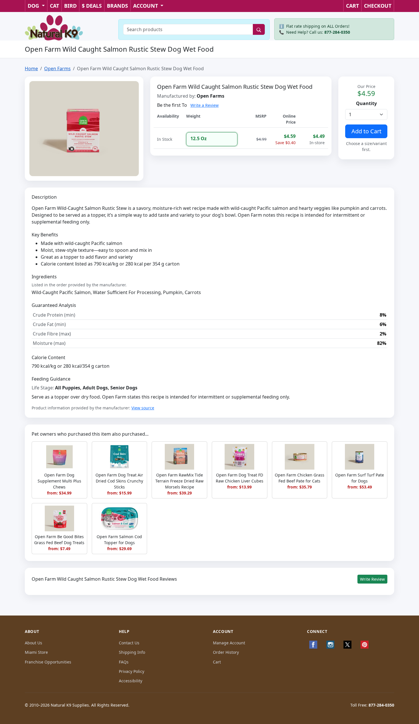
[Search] (259, 29)
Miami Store (36, 652)
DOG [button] (34, 5)
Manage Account (229, 642)
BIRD (70, 5)
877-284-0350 (337, 32)
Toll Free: (372, 705)
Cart (217, 662)
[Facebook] (313, 644)
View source (142, 408)
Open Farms (57, 68)
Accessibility (130, 680)
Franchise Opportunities (48, 662)
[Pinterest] (364, 644)
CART (352, 5)
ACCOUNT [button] (146, 5)
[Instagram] (330, 644)
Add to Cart (366, 131)
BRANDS (117, 5)
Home (31, 68)
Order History (226, 652)
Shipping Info (132, 652)
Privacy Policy (131, 671)
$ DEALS (92, 5)
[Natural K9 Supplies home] (54, 27)
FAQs (124, 662)
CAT (54, 5)
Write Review (372, 579)
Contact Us (129, 642)
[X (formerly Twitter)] (347, 644)
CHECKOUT (377, 5)
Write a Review (204, 105)
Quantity (366, 103)
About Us (33, 642)
